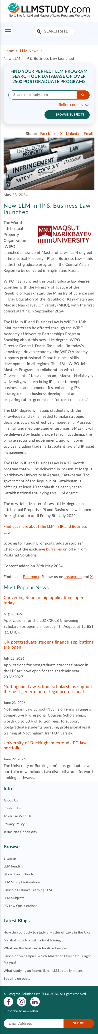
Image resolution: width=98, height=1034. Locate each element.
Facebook (31, 577)
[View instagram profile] (21, 1001)
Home (9, 51)
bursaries (54, 549)
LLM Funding (14, 866)
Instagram (73, 577)
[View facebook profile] (8, 1001)
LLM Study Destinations (22, 882)
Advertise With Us (17, 816)
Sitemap (10, 858)
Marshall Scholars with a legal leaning (32, 940)
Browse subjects (69, 114)
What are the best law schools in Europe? (36, 948)
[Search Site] (39, 32)
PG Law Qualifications (20, 906)
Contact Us (12, 808)
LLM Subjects (14, 898)
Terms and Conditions (20, 832)
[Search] (83, 95)
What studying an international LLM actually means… (44, 971)
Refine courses (71, 105)
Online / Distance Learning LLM (28, 890)
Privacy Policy (14, 824)
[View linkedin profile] (35, 1001)
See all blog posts (17, 978)
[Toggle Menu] (8, 31)
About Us (11, 800)
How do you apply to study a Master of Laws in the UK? (47, 932)
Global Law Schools (19, 874)
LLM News (29, 51)
